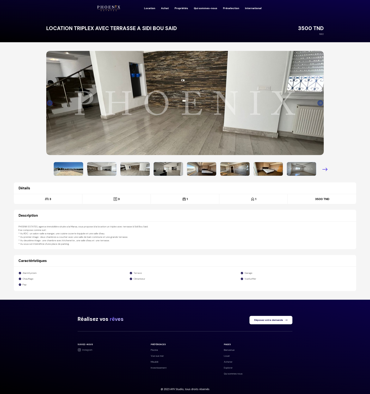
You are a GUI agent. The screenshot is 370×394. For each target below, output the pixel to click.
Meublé (154, 361)
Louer (227, 355)
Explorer (228, 367)
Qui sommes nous (233, 373)
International (253, 8)
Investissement (159, 367)
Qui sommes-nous (205, 8)
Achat (165, 8)
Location (149, 8)
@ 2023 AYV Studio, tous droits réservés (185, 389)
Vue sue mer (157, 355)
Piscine (154, 349)
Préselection (231, 8)
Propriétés (181, 8)
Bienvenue (229, 349)
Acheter (228, 361)
